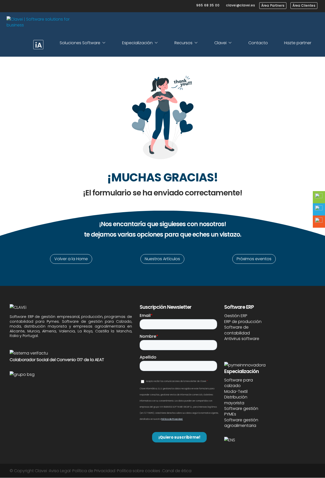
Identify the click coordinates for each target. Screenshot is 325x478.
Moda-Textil (236, 391)
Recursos (183, 43)
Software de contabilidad (237, 330)
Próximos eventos (254, 259)
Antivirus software (241, 339)
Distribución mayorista (235, 400)
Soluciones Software (80, 43)
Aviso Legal (60, 471)
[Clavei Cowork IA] (38, 45)
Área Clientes (304, 5)
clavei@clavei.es (240, 5)
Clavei (220, 43)
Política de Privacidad (93, 471)
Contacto (258, 43)
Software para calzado (238, 383)
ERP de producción (243, 322)
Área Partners (273, 5)
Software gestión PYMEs (241, 411)
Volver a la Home (71, 259)
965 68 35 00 (208, 5)
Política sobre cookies (138, 471)
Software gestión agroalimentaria (241, 422)
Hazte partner (297, 43)
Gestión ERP (235, 316)
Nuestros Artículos (162, 259)
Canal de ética (176, 471)
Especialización (137, 43)
